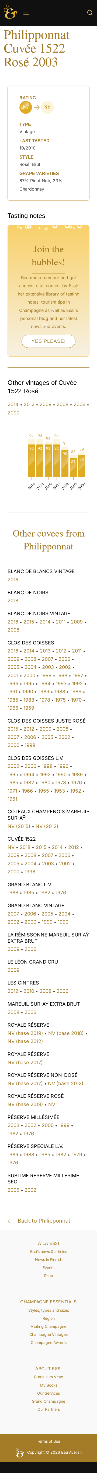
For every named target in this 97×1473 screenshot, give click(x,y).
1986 (76, 691)
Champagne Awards (49, 1342)
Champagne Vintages (48, 1334)
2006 (79, 404)
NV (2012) (47, 826)
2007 (47, 659)
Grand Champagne (48, 1401)
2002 (65, 667)
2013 (45, 651)
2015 (28, 622)
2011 (60, 622)
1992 (77, 683)
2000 (13, 412)
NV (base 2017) (25, 1062)
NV (11, 847)
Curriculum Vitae (48, 1376)
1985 (13, 700)
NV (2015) (19, 826)
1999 (46, 675)
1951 (12, 799)
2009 (45, 404)
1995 (28, 683)
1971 (12, 791)
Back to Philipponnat (44, 1220)
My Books (48, 1385)
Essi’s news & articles (48, 1251)
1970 (76, 700)
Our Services (48, 1393)
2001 (13, 675)
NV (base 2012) (25, 1041)
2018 (13, 579)
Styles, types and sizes (48, 1310)
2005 (13, 667)
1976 (76, 782)
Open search (90, 12)
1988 (59, 691)
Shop (48, 1275)
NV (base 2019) (25, 1033)
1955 (43, 791)
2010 (28, 991)
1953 (59, 791)
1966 (13, 708)
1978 (45, 700)
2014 (13, 404)
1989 (44, 691)
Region (49, 1318)
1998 (62, 675)
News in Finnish (48, 1259)
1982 (28, 782)
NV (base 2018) (66, 1033)
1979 (77, 1154)
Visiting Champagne (48, 1326)
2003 (48, 667)
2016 (13, 622)
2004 (31, 667)
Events (48, 1267)
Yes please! (49, 341)
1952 (75, 791)
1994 (45, 683)
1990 (27, 691)
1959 (28, 708)
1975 (60, 700)
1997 (78, 675)
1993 (61, 683)
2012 (29, 404)
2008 (62, 404)
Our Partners (48, 1409)
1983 (28, 700)
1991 (12, 691)
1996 (13, 683)
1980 (45, 782)
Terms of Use (48, 1441)
